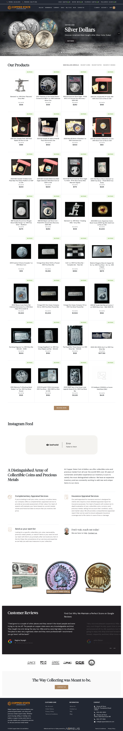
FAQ (71, 711)
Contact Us (81, 7)
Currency (56, 7)
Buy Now (70, 41)
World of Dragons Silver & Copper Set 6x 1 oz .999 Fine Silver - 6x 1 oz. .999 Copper (102, 265)
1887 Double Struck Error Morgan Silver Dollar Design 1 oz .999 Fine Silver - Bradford (21, 223)
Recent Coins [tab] (85, 65)
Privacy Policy (49, 711)
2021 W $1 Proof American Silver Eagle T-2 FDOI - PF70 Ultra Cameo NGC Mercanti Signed (75, 180)
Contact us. (92, 533)
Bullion (41, 7)
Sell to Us (68, 7)
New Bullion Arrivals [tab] (71, 65)
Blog (74, 7)
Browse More (61, 408)
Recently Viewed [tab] (109, 65)
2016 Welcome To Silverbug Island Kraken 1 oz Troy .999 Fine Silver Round (21, 389)
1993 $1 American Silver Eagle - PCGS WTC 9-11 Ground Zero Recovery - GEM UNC (75, 98)
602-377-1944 (101, 719)
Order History (49, 709)
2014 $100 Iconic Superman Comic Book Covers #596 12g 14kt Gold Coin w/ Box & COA (102, 223)
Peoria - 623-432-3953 (14, 2)
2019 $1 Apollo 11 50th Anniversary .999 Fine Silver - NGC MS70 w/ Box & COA (48, 389)
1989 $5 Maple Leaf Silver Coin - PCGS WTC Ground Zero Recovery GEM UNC (48, 223)
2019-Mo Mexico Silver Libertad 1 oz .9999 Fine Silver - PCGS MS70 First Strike (101, 181)
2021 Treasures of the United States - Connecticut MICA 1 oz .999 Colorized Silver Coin (48, 98)
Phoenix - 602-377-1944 (30, 2)
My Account (49, 706)
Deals (62, 7)
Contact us (73, 709)
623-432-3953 (101, 712)
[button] (59, 52)
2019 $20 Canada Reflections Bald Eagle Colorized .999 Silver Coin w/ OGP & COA (48, 180)
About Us (72, 706)
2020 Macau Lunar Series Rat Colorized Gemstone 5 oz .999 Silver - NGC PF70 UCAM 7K (21, 307)
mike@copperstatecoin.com (105, 721)
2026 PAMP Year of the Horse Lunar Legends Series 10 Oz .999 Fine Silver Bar (75, 389)
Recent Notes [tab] (97, 65)
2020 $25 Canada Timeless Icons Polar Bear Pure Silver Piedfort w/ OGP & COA (21, 180)
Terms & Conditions (51, 714)
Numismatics (48, 7)
